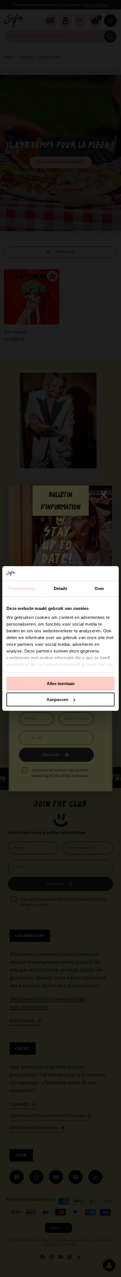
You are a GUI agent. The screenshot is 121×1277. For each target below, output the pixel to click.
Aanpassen (57, 699)
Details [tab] (61, 588)
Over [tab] (99, 588)
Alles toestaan (61, 683)
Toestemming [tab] (21, 588)
